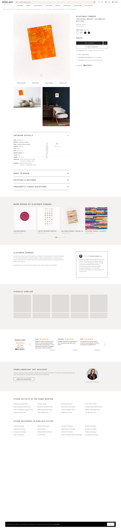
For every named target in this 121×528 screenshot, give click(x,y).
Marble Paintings (90, 426)
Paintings (20, 5)
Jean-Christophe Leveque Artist (23, 409)
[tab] (42, 135)
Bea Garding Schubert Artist (22, 407)
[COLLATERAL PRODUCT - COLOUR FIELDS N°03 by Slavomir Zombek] (96, 218)
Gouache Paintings (43, 426)
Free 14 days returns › (84, 54)
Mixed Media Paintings (44, 432)
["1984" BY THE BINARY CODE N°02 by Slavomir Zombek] (48, 218)
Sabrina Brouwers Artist (44, 409)
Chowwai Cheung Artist (21, 404)
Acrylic (27, 142)
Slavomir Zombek (46, 9)
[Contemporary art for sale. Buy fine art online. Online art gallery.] (7, 2)
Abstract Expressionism (23, 144)
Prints (28, 5)
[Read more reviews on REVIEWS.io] (20, 349)
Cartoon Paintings (90, 432)
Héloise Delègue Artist (68, 409)
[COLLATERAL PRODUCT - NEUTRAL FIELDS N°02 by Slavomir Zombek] (72, 218)
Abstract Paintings (67, 432)
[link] (94, 2)
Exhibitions (77, 5)
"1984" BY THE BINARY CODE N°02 (46, 231)
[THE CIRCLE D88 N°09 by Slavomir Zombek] (25, 218)
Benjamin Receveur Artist (45, 407)
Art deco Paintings (91, 429)
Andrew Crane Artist (20, 412)
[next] (105, 219)
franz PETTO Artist (91, 404)
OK (110, 524)
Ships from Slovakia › (97, 57)
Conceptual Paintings (91, 435)
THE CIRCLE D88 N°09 (20, 231)
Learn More (57, 524)
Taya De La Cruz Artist (68, 407)
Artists (57, 5)
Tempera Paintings (67, 426)
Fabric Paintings (19, 435)
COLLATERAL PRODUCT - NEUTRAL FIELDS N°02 (74, 231)
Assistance (35, 82)
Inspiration (67, 5)
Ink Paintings (41, 429)
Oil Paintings (41, 435)
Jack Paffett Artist (43, 412)
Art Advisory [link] (89, 5)
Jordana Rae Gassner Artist (93, 407)
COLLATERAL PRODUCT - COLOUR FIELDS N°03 (98, 231)
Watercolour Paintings (68, 429)
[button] (30, 344)
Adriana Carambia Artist (92, 409)
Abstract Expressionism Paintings (31, 9)
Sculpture (49, 5)
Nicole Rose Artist (66, 404)
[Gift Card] (106, 2)
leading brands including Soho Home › (93, 60)
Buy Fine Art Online (8, 9)
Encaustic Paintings (20, 432)
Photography (38, 5)
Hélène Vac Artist (66, 412)
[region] (67, 344)
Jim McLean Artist (90, 412)
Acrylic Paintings (19, 426)
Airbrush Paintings (19, 429)
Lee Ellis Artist (41, 404)
